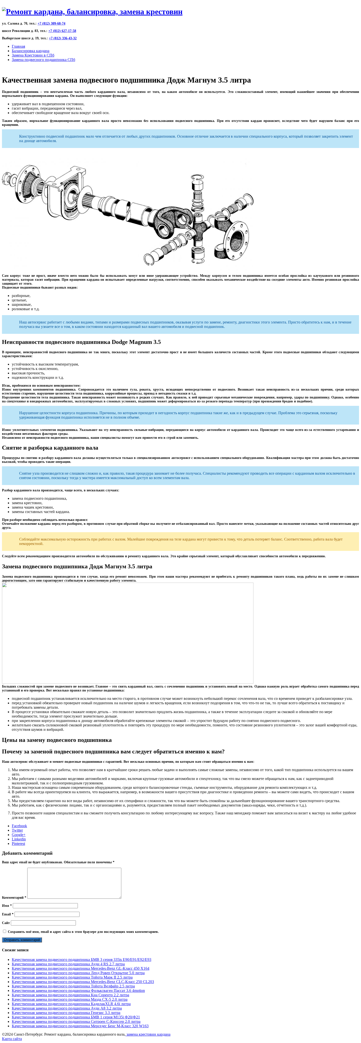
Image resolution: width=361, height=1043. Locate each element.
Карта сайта (12, 1039)
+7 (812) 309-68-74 (51, 23)
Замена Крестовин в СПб (33, 55)
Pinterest (18, 843)
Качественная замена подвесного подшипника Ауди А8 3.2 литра (67, 1008)
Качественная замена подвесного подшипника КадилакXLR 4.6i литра (71, 1004)
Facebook (19, 826)
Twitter (17, 830)
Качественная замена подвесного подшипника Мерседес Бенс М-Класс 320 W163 (80, 1026)
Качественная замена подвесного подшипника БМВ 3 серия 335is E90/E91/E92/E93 (81, 959)
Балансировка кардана (30, 51)
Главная (18, 46)
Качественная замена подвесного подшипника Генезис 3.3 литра (66, 1013)
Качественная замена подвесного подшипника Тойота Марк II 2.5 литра (72, 977)
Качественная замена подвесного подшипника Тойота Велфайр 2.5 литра (73, 986)
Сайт (6, 923)
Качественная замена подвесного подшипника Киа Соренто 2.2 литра (70, 995)
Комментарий (14, 897)
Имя (7, 906)
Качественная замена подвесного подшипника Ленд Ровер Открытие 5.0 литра (78, 973)
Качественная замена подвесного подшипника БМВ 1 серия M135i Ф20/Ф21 (76, 1017)
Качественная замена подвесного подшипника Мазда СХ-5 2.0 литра (69, 999)
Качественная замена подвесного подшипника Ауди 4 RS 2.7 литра (68, 964)
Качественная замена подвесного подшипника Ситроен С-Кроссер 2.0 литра (76, 1021)
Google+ (19, 835)
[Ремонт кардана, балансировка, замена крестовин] (92, 11)
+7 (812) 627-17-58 (62, 31)
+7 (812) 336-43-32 (63, 38)
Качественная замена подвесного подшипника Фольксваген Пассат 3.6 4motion (78, 990)
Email (8, 914)
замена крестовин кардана (147, 1034)
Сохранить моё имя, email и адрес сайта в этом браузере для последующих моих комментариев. (83, 932)
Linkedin (19, 839)
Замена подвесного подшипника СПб (43, 60)
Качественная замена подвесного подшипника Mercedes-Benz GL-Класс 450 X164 (80, 968)
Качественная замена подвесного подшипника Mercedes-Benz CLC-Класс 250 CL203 (83, 982)
